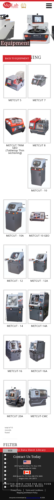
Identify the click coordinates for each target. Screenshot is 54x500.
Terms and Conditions (34, 490)
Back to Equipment (17, 58)
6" (8, 462)
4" (8, 455)
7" (8, 466)
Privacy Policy (16, 490)
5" (8, 458)
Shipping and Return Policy (27, 492)
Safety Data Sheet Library (28, 450)
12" (8, 474)
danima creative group (33, 497)
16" (8, 482)
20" (8, 486)
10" (8, 470)
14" (8, 478)
